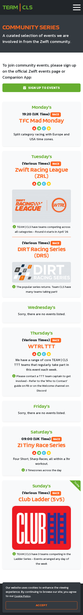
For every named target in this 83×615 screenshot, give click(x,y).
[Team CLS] (17, 7)
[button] (77, 7)
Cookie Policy (22, 596)
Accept (41, 605)
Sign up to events (44, 87)
